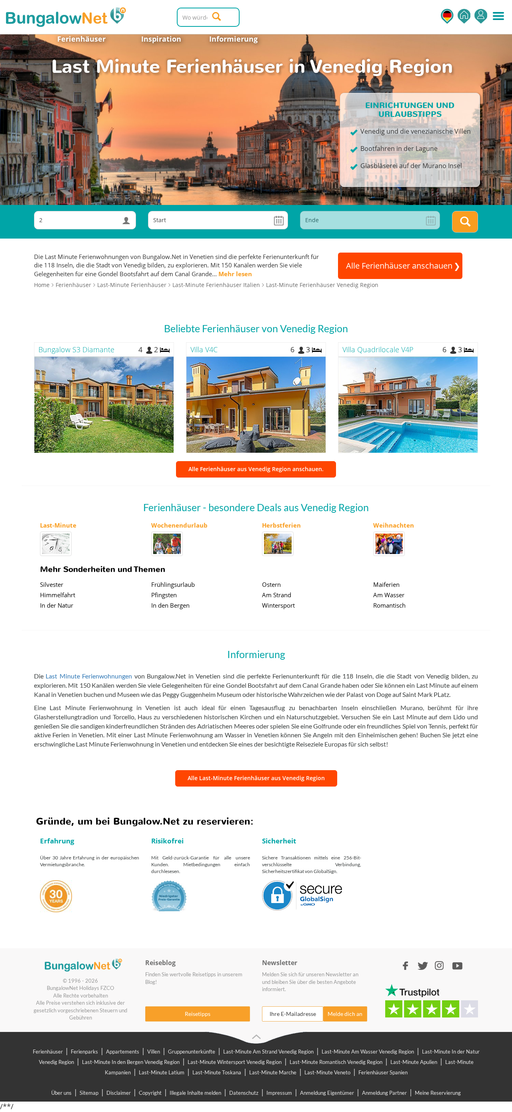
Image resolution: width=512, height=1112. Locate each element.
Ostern (271, 584)
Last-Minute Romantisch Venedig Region (336, 1062)
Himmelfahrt (57, 595)
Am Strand (276, 595)
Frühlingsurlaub (173, 584)
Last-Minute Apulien (413, 1062)
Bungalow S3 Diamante (76, 349)
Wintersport (278, 605)
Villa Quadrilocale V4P (378, 349)
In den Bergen (170, 605)
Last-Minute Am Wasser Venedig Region (368, 1051)
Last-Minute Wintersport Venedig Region (235, 1062)
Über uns (61, 1093)
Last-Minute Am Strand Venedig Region (268, 1051)
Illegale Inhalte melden (195, 1093)
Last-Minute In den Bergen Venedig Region (131, 1062)
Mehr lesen (235, 274)
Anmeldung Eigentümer (327, 1093)
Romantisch (389, 605)
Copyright (150, 1093)
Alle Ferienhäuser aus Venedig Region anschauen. (256, 469)
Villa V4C (204, 349)
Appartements (122, 1051)
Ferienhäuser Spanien (383, 1072)
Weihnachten (393, 525)
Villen (153, 1051)
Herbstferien (281, 525)
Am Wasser (388, 595)
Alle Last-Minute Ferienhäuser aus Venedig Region (256, 778)
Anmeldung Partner (384, 1093)
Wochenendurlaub (179, 525)
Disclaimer (118, 1093)
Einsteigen (480, 16)
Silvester (51, 584)
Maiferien (386, 584)
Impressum (279, 1093)
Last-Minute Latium (161, 1072)
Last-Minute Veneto (327, 1072)
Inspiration (161, 39)
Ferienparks (84, 1051)
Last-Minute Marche (272, 1072)
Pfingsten (164, 595)
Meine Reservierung (438, 1093)
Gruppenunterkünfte (191, 1051)
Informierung (233, 39)
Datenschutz (243, 1093)
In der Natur (56, 605)
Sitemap (89, 1093)
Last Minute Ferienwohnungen (89, 676)
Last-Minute (58, 525)
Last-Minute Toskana (216, 1072)
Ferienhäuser (81, 39)
